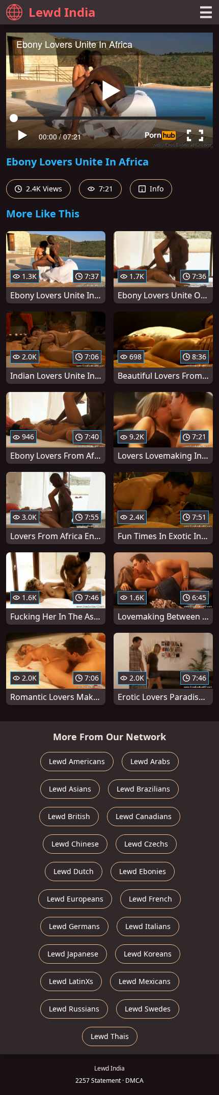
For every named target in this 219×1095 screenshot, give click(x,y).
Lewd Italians (148, 926)
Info (155, 188)
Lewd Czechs (146, 844)
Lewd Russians (74, 1009)
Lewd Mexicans (145, 981)
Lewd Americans (77, 761)
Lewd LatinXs (71, 981)
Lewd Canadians (144, 816)
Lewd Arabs (150, 761)
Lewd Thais (110, 1036)
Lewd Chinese (75, 844)
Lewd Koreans (148, 954)
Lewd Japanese (72, 954)
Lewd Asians (70, 789)
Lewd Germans (74, 926)
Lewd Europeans (75, 899)
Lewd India (62, 12)
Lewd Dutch (73, 871)
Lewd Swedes (148, 1009)
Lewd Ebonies (142, 871)
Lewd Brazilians (143, 789)
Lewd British (69, 816)
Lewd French (150, 899)
